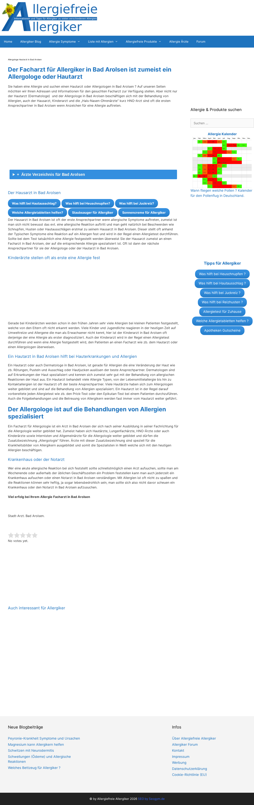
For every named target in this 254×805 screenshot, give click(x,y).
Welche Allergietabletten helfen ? (222, 321)
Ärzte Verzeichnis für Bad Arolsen (53, 174)
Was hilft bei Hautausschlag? (34, 203)
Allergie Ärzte (179, 41)
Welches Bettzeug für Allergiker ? (34, 768)
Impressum (181, 757)
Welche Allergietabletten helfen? (37, 212)
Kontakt (178, 750)
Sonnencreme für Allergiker (144, 212)
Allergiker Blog (30, 41)
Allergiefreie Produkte (141, 41)
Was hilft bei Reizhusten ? (222, 302)
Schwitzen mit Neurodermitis (31, 750)
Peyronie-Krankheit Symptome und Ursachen (44, 738)
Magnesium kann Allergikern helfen (36, 745)
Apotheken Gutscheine (222, 330)
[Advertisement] (93, 140)
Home (8, 41)
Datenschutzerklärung (189, 769)
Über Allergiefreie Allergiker (194, 738)
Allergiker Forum (185, 745)
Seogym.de (157, 799)
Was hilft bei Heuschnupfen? (87, 203)
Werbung (179, 763)
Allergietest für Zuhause (222, 312)
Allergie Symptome (62, 41)
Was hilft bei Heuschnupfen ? (222, 274)
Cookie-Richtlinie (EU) (189, 775)
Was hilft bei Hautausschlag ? (222, 283)
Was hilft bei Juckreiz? (136, 203)
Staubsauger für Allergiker (92, 212)
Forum (200, 41)
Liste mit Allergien (101, 41)
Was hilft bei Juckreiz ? (222, 293)
